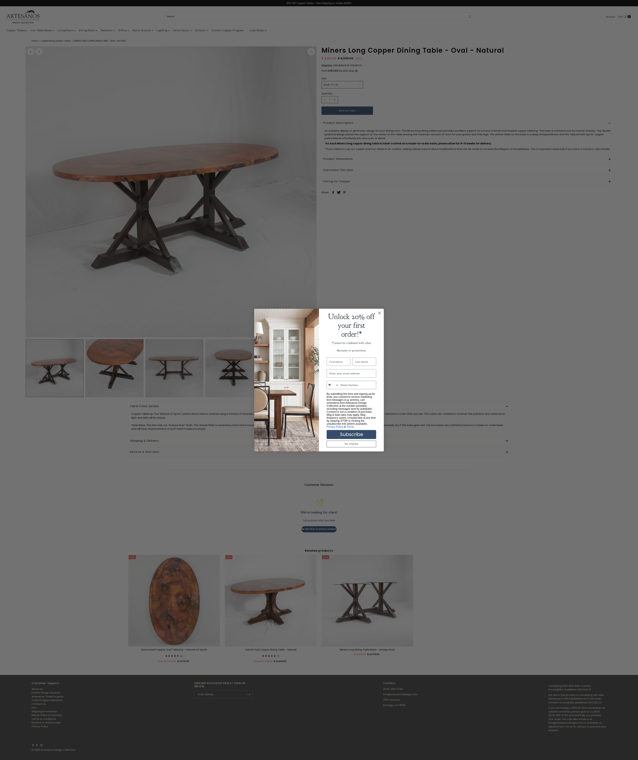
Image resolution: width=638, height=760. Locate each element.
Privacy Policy (335, 426)
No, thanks (351, 444)
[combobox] (333, 385)
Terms (350, 426)
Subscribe (351, 434)
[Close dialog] (379, 313)
